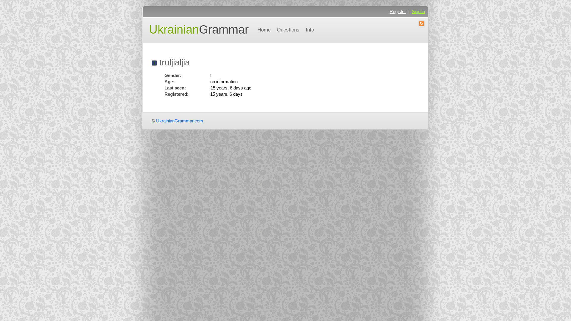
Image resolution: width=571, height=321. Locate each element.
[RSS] (421, 24)
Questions (288, 30)
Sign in (418, 11)
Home (264, 30)
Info (310, 30)
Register (398, 11)
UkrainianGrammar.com (179, 120)
